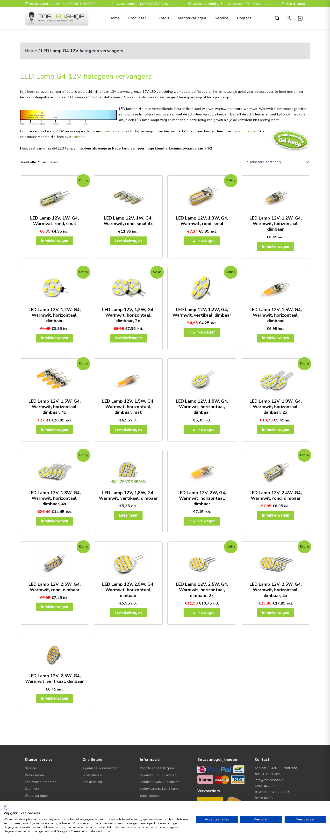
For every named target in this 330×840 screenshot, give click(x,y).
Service (221, 18)
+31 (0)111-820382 (81, 4)
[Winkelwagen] (300, 18)
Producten (137, 18)
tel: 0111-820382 (267, 774)
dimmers (78, 137)
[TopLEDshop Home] (57, 18)
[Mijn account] (289, 18)
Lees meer (128, 515)
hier (108, 831)
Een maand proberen (41, 782)
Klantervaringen (192, 18)
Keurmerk (32, 788)
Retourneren (34, 775)
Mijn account (295, 4)
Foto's (164, 18)
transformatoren (245, 131)
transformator (113, 131)
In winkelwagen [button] (54, 240)
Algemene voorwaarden (100, 768)
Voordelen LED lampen (157, 768)
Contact (244, 18)
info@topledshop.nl (44, 4)
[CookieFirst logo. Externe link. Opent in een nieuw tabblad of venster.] (5, 807)
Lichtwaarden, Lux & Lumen (160, 788)
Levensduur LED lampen (158, 775)
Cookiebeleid (92, 782)
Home (114, 18)
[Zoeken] (277, 18)
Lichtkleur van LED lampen (159, 782)
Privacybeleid (92, 775)
